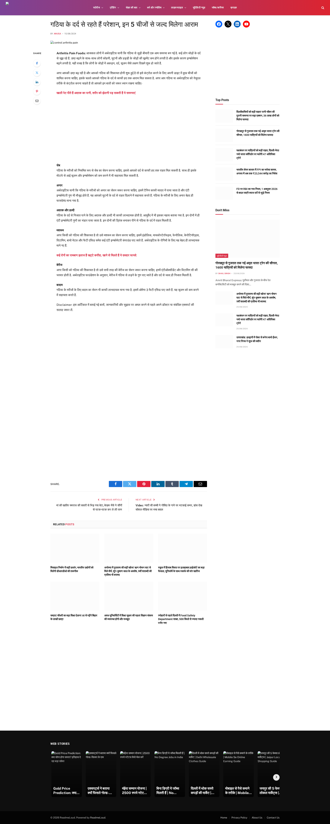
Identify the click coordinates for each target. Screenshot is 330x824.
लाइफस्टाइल (177, 7)
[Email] (36, 100)
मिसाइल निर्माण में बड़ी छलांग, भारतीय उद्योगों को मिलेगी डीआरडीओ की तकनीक (71, 569)
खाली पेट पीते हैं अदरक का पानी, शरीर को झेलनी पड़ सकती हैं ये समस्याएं (96, 93)
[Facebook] (36, 63)
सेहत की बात (131, 7)
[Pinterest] (36, 91)
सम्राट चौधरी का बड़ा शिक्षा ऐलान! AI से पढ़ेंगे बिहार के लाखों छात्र (73, 617)
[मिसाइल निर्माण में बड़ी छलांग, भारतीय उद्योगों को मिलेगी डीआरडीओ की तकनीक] (74, 548)
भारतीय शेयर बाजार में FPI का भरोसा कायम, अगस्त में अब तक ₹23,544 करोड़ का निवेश (256, 171)
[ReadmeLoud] (11, 7)
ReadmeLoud (97, 817)
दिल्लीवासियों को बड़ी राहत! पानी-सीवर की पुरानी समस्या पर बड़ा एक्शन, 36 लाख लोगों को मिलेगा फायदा (257, 115)
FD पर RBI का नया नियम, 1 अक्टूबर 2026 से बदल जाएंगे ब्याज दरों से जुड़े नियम (256, 190)
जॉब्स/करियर (218, 7)
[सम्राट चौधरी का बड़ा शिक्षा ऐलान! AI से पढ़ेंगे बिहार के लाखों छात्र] (74, 596)
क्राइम (234, 7)
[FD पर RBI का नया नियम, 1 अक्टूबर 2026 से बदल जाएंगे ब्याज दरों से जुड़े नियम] (224, 193)
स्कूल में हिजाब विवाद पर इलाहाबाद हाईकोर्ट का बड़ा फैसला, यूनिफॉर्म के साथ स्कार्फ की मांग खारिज (181, 569)
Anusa (57, 33)
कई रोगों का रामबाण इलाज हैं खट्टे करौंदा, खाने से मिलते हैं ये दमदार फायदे (96, 255)
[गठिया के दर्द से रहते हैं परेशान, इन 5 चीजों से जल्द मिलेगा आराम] (64, 42)
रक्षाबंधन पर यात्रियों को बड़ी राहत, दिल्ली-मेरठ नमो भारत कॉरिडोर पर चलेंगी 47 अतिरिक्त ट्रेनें (257, 154)
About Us (257, 817)
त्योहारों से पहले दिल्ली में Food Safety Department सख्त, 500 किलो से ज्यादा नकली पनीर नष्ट (181, 619)
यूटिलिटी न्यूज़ (199, 7)
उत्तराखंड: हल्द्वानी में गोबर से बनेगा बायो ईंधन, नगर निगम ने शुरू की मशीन (257, 339)
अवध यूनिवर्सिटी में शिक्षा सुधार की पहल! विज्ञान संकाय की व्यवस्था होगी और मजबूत (128, 617)
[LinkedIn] (36, 82)
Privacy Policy (239, 817)
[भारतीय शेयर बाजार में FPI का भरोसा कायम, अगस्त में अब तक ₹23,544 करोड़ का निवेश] (224, 174)
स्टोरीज (96, 7)
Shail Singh (224, 273)
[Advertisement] (129, 129)
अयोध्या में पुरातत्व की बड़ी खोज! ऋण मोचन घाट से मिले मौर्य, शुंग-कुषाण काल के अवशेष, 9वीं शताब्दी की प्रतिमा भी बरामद (128, 571)
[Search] (322, 7)
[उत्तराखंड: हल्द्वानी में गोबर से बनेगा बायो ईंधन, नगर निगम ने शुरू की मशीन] (224, 341)
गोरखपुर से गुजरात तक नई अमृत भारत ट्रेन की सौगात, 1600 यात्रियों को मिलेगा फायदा (257, 133)
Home (223, 817)
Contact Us (273, 817)
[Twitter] (36, 72)
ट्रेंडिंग (113, 7)
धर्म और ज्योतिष (154, 7)
